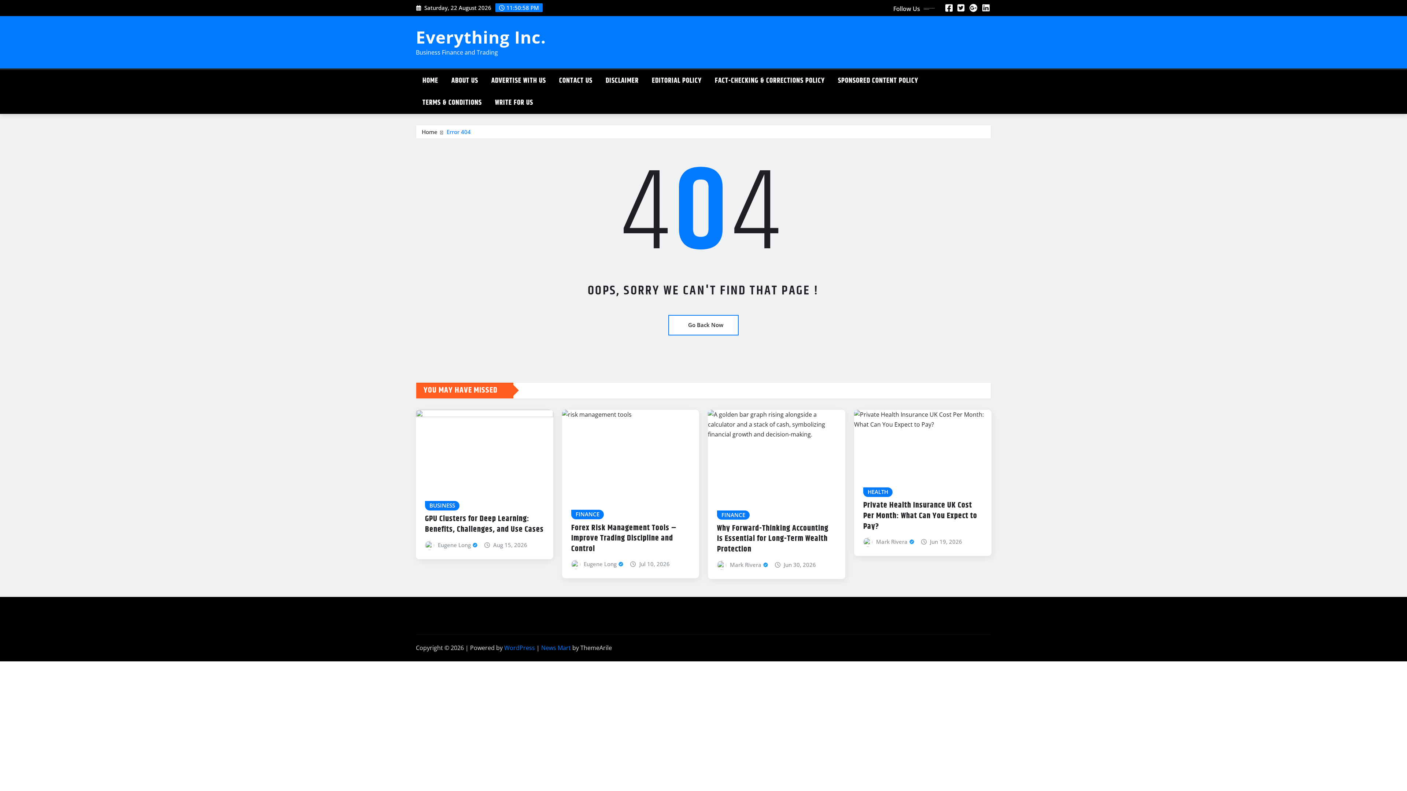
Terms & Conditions (452, 102)
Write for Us (514, 102)
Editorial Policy (677, 80)
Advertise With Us (518, 80)
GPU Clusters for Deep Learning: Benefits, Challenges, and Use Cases (484, 524)
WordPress (519, 648)
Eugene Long (454, 545)
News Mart (556, 648)
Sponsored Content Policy (878, 80)
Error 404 (459, 131)
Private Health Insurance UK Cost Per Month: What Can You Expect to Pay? (920, 515)
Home (430, 80)
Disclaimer (622, 80)
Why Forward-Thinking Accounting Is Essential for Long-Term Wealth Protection (772, 539)
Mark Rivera (745, 564)
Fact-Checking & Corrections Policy (770, 80)
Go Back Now (705, 324)
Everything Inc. (481, 37)
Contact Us (575, 80)
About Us (464, 80)
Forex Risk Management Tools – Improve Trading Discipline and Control (624, 538)
